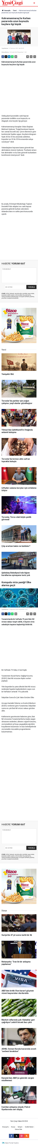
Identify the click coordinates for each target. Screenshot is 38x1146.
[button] (27, 56)
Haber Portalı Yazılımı (12, 1143)
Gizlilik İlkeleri (29, 1127)
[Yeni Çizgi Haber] (12, 3)
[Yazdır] (15, 56)
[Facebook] (3, 56)
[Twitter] (6, 56)
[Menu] (34, 3)
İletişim (20, 1127)
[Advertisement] (19, 87)
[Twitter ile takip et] (16, 1136)
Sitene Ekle (18, 1129)
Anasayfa (7, 10)
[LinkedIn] (9, 56)
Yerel (15, 10)
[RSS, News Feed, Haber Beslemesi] (26, 1136)
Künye (13, 1127)
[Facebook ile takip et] (11, 1136)
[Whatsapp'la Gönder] (12, 56)
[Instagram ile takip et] (21, 1136)
